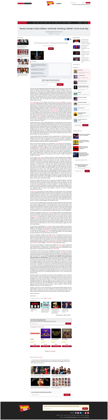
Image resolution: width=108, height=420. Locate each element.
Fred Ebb (40, 102)
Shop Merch (21, 3)
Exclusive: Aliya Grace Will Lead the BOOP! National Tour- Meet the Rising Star (23, 54)
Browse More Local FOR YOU (63, 315)
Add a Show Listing (28, 3)
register (45, 298)
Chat (49, 22)
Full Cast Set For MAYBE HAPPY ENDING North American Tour (22, 63)
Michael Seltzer (52, 236)
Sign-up (83, 2)
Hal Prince (38, 116)
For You (34, 300)
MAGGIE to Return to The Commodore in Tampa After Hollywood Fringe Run (38, 69)
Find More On (50, 351)
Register (79, 22)
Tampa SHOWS (75, 67)
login (50, 298)
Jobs (52, 22)
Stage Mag (69, 22)
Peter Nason (40, 357)
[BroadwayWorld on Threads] (86, 413)
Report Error (87, 415)
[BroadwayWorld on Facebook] (76, 413)
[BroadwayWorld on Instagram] (78, 413)
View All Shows (78, 125)
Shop (60, 22)
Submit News (73, 415)
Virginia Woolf (54, 111)
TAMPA (58, 3)
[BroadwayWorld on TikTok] (83, 413)
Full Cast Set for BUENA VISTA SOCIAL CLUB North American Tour (22, 72)
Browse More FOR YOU (81, 160)
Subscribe (67, 394)
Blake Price (45, 230)
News (38, 22)
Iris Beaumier (33, 191)
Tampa (34, 22)
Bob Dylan (56, 110)
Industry (45, 22)
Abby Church (49, 231)
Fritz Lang (42, 147)
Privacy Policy (86, 417)
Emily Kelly (34, 242)
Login (85, 22)
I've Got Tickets (35, 346)
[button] (89, 22)
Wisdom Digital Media (71, 417)
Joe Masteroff (58, 102)
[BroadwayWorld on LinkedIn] (81, 413)
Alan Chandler (48, 226)
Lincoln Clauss (40, 157)
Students (56, 22)
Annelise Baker (59, 241)
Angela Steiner (56, 248)
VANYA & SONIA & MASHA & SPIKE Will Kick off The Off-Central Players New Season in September (39, 65)
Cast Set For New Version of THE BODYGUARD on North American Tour (37, 73)
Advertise (58, 415)
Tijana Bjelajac (59, 143)
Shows (41, 22)
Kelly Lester (48, 212)
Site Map (82, 415)
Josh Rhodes (63, 252)
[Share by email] (71, 39)
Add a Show (85, 125)
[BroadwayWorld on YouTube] (88, 413)
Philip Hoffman (33, 216)
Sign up (87, 171)
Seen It (35, 344)
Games (64, 22)
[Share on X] (68, 39)
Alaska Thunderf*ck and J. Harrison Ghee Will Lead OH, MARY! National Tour (22, 44)
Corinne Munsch (49, 242)
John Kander (33, 102)
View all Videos (76, 64)
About (62, 415)
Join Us (69, 415)
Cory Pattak (59, 246)
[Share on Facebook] (66, 39)
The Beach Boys (52, 108)
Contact (65, 415)
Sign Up (51, 48)
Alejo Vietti (61, 244)
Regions (78, 415)
